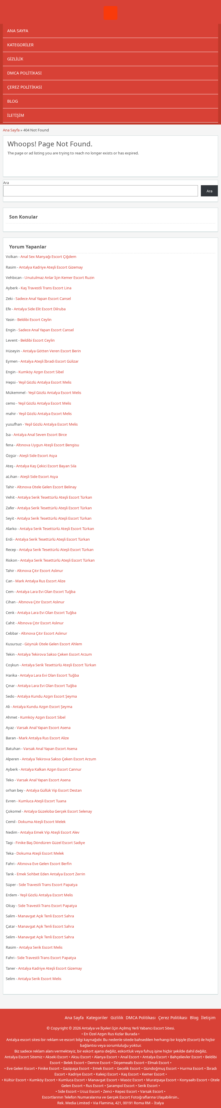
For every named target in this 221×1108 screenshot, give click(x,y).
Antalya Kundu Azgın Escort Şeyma (47, 696)
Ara (6, 182)
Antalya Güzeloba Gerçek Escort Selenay (58, 811)
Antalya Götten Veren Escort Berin (52, 350)
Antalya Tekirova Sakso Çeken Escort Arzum (55, 654)
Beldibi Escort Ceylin (34, 319)
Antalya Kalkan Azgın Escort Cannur (51, 769)
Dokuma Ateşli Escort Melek (42, 821)
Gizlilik (15, 59)
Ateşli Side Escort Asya (38, 455)
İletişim (15, 115)
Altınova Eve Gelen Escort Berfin (44, 863)
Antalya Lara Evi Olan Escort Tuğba (45, 591)
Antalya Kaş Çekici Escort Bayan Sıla (46, 465)
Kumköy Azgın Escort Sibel (41, 371)
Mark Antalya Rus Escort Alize (40, 580)
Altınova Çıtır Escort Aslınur (40, 570)
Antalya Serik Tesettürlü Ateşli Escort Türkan (55, 497)
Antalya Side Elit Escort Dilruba (40, 308)
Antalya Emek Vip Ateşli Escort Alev (49, 832)
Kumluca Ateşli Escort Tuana (42, 800)
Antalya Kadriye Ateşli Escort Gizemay (51, 267)
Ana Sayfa (17, 30)
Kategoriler (20, 44)
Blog (12, 101)
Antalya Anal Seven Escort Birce (40, 434)
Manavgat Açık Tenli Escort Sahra (46, 915)
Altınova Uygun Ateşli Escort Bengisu (47, 444)
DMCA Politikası (24, 73)
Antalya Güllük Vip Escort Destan (54, 790)
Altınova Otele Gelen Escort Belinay (47, 486)
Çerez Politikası (24, 87)
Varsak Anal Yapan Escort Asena (44, 727)
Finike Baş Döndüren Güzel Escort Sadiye (50, 842)
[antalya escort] (110, 18)
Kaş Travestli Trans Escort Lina (46, 287)
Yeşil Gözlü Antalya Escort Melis (44, 382)
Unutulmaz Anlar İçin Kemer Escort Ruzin (59, 277)
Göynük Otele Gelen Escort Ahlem (53, 643)
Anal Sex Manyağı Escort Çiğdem (48, 256)
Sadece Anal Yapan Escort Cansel (43, 298)
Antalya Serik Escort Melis (40, 947)
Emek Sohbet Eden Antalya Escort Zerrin (51, 874)
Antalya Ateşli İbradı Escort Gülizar (49, 361)
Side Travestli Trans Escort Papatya (48, 884)
